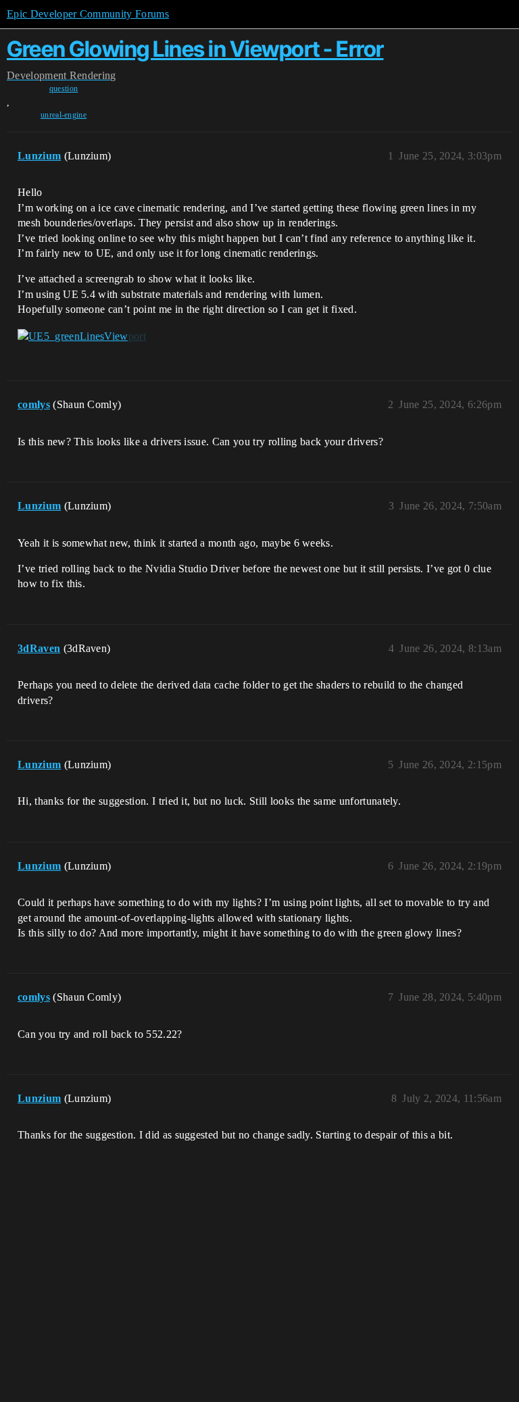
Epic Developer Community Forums (88, 14)
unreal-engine (63, 115)
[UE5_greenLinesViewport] (82, 336)
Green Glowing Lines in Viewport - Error (195, 49)
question (63, 88)
